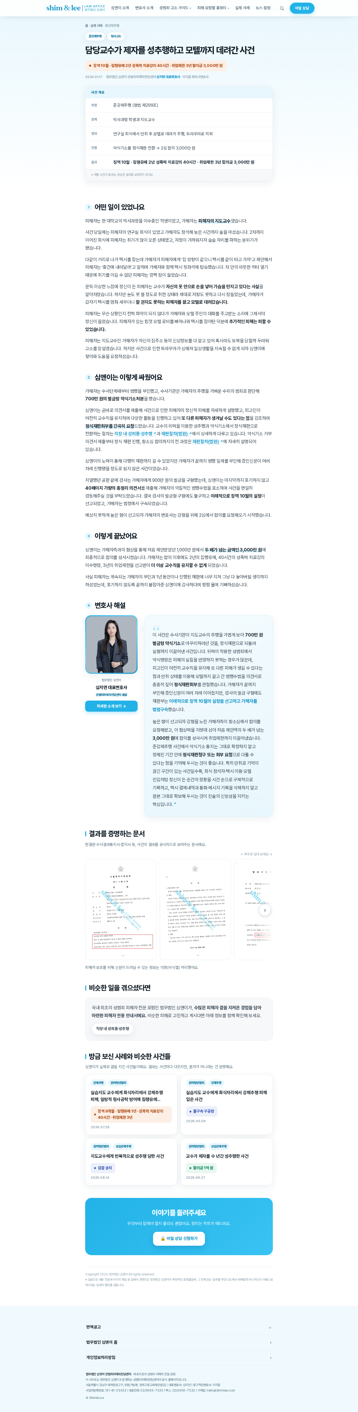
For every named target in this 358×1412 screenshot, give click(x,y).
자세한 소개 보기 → (111, 706)
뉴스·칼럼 (263, 8)
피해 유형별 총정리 (211, 8)
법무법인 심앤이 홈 (179, 1342)
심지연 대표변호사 (168, 77)
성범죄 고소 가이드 (173, 8)
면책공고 (179, 1327)
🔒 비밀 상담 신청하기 (179, 1238)
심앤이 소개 (120, 8)
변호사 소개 (144, 8)
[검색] (282, 8)
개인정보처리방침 (179, 1357)
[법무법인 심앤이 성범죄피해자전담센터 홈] (75, 8)
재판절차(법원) (174, 433)
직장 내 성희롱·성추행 (133, 433)
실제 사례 (242, 8)
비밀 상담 (302, 8)
